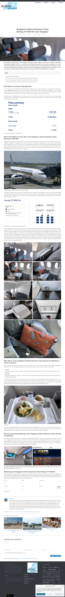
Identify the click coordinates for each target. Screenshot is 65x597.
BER (59, 567)
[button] (63, 586)
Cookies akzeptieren (41, 594)
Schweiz (44, 579)
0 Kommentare (44, 34)
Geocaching (26, 582)
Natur (44, 577)
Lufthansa (49, 574)
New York (47, 577)
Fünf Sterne (45, 571)
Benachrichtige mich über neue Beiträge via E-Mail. (15, 552)
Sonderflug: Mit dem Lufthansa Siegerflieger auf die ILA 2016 (13, 530)
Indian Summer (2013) (51, 573)
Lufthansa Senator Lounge (56, 574)
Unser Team (26, 574)
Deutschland (52, 569)
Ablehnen (50, 594)
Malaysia (44, 576)
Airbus (56, 567)
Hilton (59, 571)
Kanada (44, 574)
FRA (59, 569)
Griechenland (55, 571)
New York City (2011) (57, 577)
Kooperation (26, 576)
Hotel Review (29, 379)
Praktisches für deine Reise (29, 578)
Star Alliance (46, 582)
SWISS (59, 582)
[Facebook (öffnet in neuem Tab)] (61, 0)
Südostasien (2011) (48, 584)
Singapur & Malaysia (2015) (48, 580)
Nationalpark (58, 576)
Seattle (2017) (48, 579)
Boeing (44, 569)
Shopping (52, 579)
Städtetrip (54, 582)
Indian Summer (45, 573)
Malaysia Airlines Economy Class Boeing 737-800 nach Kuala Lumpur (32, 531)
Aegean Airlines (50, 567)
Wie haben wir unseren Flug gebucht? (12, 76)
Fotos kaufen (26, 580)
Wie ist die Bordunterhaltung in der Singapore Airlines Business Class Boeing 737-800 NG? (21, 81)
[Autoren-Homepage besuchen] (6, 499)
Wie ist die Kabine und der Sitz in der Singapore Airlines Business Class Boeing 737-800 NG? (22, 78)
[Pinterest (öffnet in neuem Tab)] (62, 0)
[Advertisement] (32, 17)
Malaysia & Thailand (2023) (51, 576)
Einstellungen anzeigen (59, 594)
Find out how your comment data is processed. (28, 558)
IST (56, 573)
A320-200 (45, 567)
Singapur (58, 579)
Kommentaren (18, 468)
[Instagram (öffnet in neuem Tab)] (63, 0)
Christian (11, 498)
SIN (54, 579)
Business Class (29, 34)
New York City (51, 577)
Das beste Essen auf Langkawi (51, 528)
